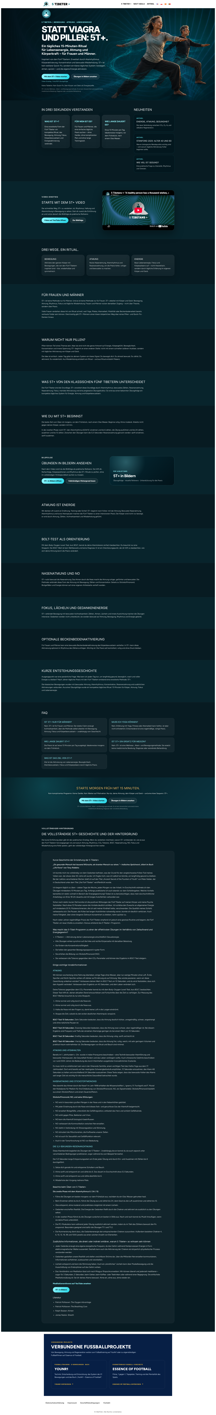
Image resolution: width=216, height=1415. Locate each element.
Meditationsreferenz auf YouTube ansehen (72, 1283)
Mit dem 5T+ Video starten (55, 76)
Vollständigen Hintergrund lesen (81, 481)
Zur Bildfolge (78, 220)
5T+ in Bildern (61, 1290)
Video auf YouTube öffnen (55, 220)
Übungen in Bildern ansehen (85, 76)
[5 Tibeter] (56, 4)
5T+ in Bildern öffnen (53, 481)
